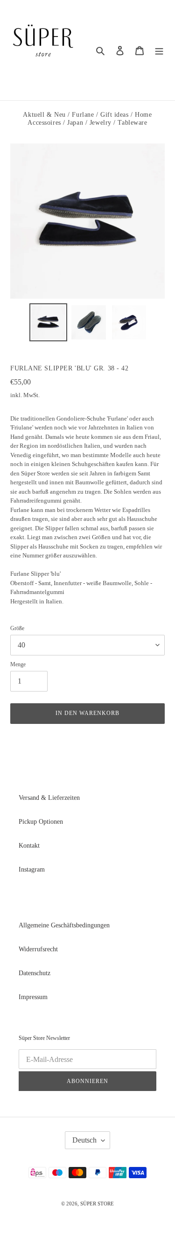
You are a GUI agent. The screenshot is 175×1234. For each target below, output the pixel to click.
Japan (75, 122)
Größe (17, 628)
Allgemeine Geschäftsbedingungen (64, 925)
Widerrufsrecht (38, 949)
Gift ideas (114, 114)
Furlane (83, 114)
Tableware (132, 122)
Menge (18, 664)
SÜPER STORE (97, 1203)
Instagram (32, 869)
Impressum (33, 997)
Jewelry (101, 122)
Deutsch (84, 1140)
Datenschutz (34, 973)
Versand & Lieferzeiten (49, 797)
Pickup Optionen (41, 821)
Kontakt (29, 845)
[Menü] (159, 50)
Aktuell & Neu (44, 114)
